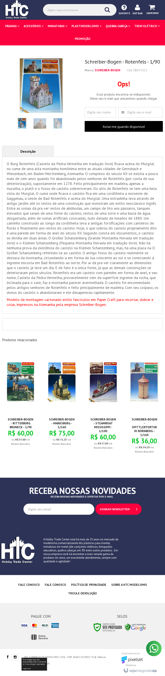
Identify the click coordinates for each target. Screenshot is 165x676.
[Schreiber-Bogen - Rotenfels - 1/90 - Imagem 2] (40, 123)
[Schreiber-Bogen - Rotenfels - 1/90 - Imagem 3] (58, 123)
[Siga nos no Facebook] (7, 657)
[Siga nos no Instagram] (15, 657)
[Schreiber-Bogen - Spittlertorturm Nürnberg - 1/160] (144, 405)
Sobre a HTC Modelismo (129, 585)
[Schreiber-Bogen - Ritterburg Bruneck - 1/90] (20, 401)
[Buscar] (107, 9)
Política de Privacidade (88, 585)
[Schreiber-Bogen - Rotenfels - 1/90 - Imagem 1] (22, 123)
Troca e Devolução (82, 593)
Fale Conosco (29, 585)
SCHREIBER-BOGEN (107, 70)
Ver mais (23, 427)
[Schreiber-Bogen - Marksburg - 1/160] (61, 401)
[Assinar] (118, 509)
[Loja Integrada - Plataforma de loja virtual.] (140, 669)
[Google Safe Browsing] (135, 627)
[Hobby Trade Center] (20, 9)
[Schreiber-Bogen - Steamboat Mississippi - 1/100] (103, 403)
